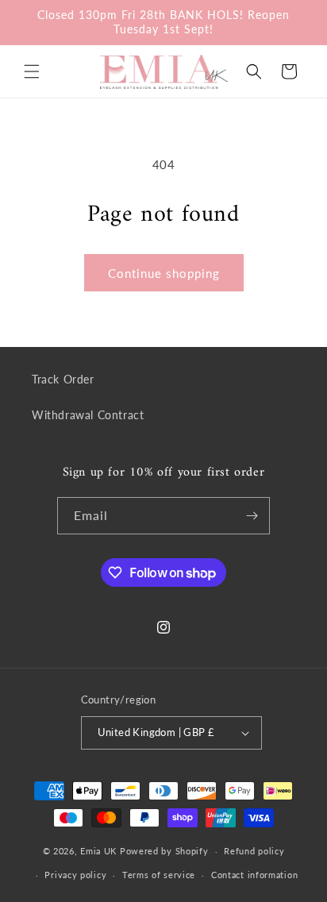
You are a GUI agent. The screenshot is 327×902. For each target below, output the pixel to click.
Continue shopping (164, 273)
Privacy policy (75, 874)
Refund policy (254, 851)
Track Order (63, 379)
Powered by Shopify (164, 851)
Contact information (254, 874)
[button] (31, 71)
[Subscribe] (251, 515)
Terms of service (158, 874)
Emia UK (98, 851)
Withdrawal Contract (88, 415)
